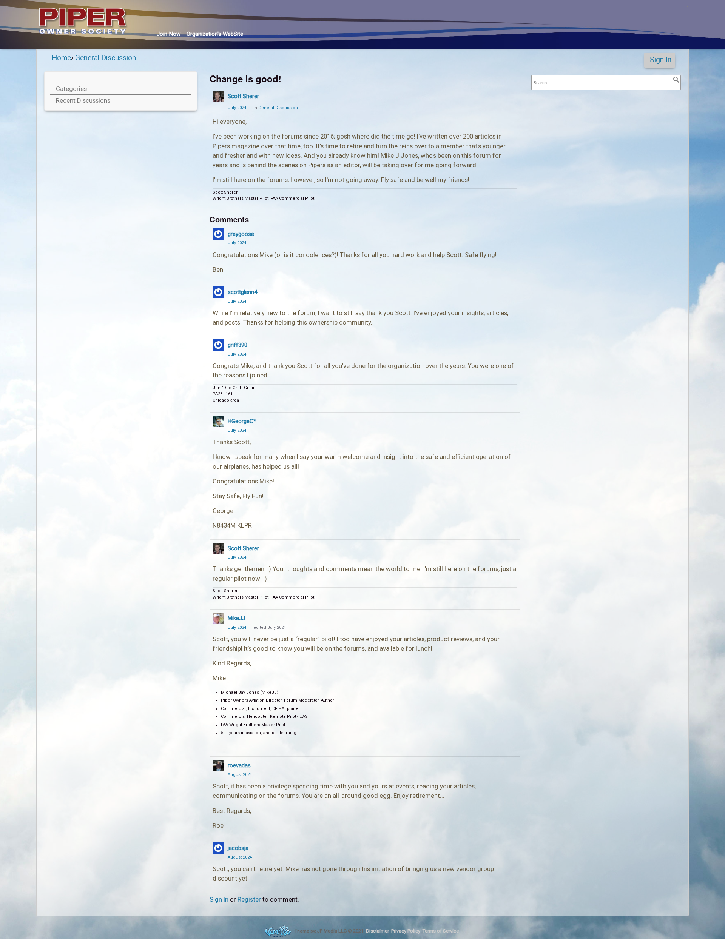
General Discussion (278, 107)
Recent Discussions (83, 100)
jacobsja (238, 848)
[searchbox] (606, 83)
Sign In (660, 59)
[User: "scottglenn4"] (218, 292)
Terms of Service (441, 931)
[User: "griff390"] (218, 345)
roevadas (239, 765)
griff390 (237, 345)
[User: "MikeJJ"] (218, 618)
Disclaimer (377, 931)
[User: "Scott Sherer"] (218, 96)
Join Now (168, 34)
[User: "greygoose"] (218, 234)
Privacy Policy (405, 931)
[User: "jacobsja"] (218, 848)
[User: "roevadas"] (218, 765)
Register (249, 899)
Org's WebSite (215, 34)
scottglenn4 (242, 292)
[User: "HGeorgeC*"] (218, 421)
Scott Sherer (243, 96)
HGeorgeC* (242, 421)
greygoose (241, 234)
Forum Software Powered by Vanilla (278, 931)
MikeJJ (236, 618)
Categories (71, 88)
